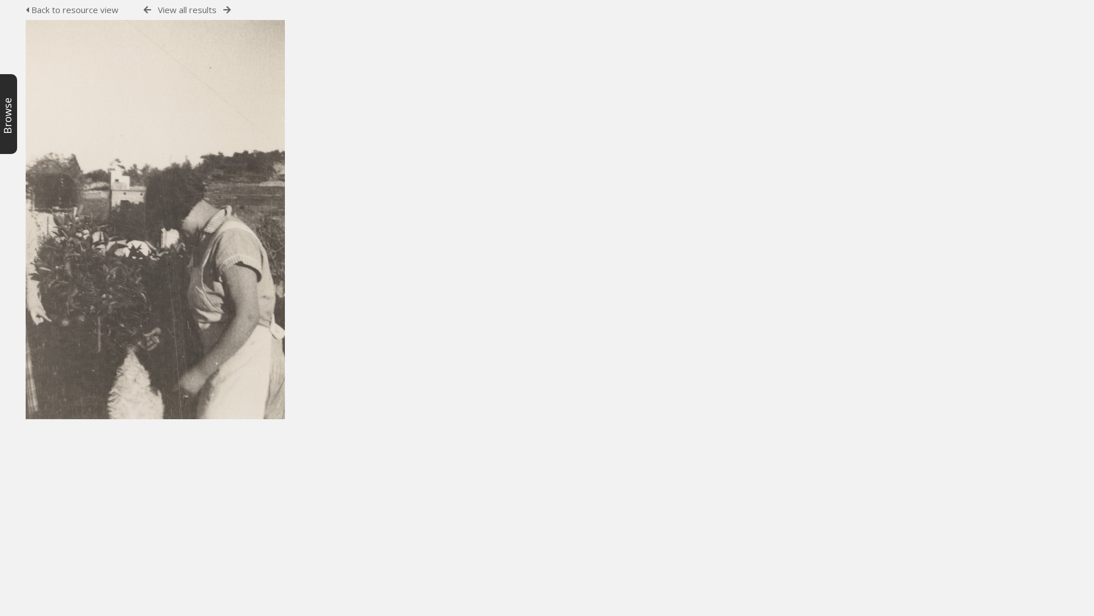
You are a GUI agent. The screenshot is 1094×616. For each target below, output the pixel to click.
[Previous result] (147, 10)
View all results (187, 9)
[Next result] (227, 10)
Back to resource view (74, 9)
